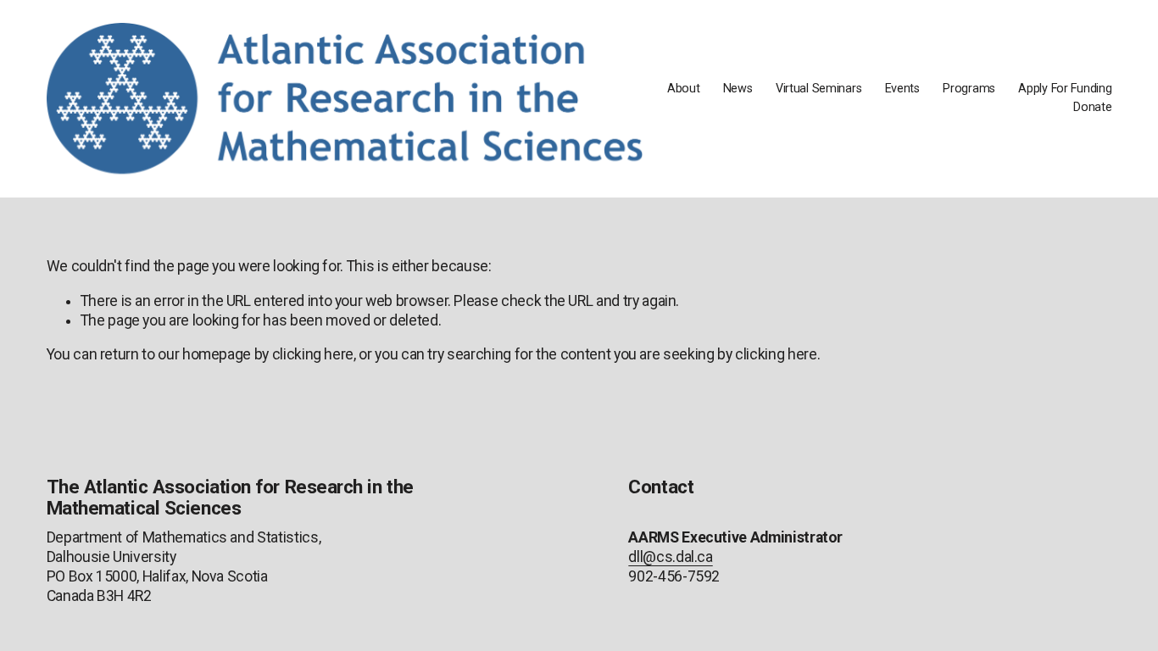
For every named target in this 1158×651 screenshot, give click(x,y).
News (738, 88)
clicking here (313, 354)
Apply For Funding (1064, 88)
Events (902, 88)
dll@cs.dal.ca (670, 556)
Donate (1092, 107)
